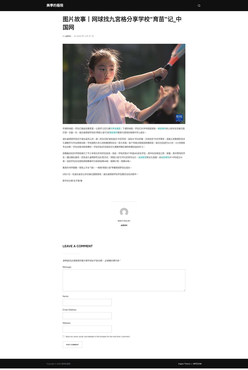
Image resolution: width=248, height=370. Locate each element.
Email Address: (70, 309)
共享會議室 (115, 128)
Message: (67, 266)
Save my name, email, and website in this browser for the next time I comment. (98, 336)
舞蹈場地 (162, 128)
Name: (66, 296)
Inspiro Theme (184, 363)
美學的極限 (55, 5)
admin (68, 35)
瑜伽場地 (165, 157)
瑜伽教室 (142, 157)
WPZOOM (197, 363)
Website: (67, 322)
